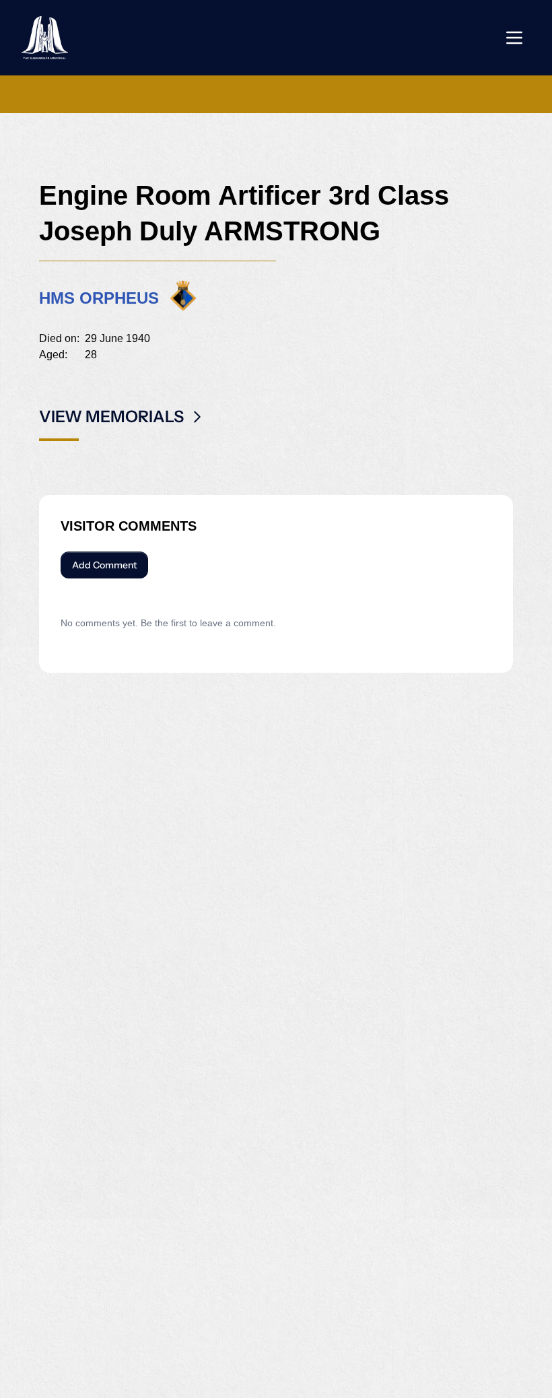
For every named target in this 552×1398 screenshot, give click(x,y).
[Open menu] (514, 37)
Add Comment (104, 565)
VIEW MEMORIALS (111, 416)
